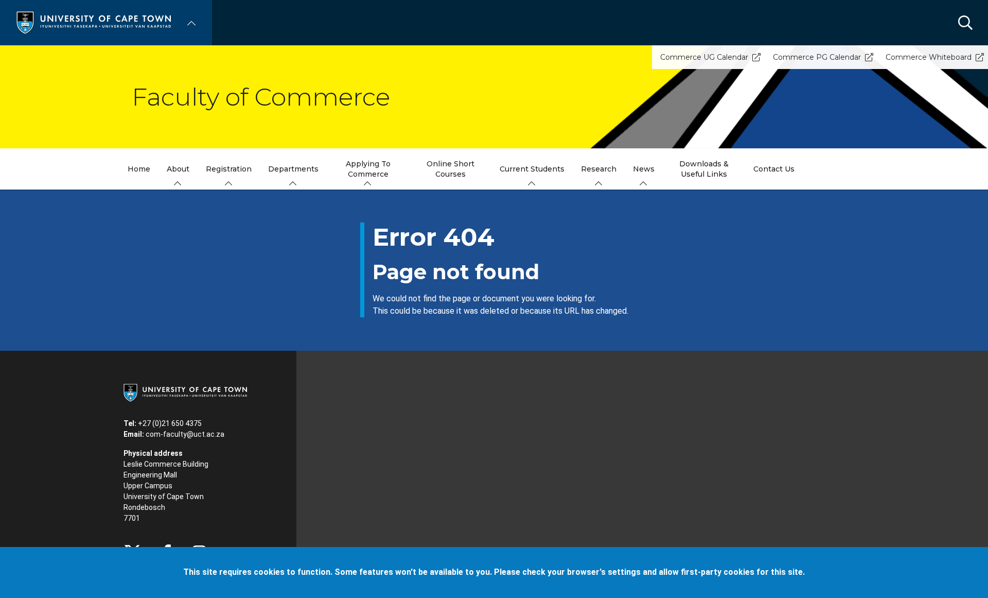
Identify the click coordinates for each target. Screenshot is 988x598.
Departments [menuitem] (293, 169)
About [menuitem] (178, 169)
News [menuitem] (644, 169)
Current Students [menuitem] (532, 169)
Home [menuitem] (139, 169)
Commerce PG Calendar (817, 57)
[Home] (93, 22)
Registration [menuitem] (229, 169)
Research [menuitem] (598, 169)
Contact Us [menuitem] (774, 169)
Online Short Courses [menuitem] (450, 169)
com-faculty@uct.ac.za (185, 434)
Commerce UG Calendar (704, 57)
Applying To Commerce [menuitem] (368, 169)
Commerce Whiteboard (929, 57)
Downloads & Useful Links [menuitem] (704, 169)
